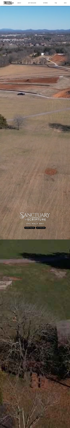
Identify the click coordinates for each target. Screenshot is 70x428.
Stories (45, 3)
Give (65, 3)
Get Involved (32, 3)
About (19, 3)
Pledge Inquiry (29, 227)
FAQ (56, 3)
